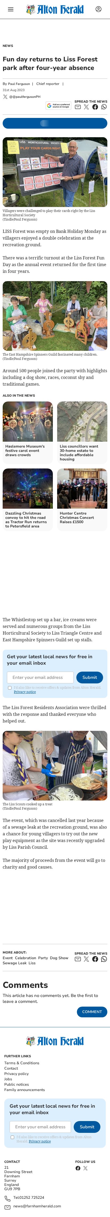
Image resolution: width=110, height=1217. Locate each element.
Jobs (8, 1079)
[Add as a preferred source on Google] (58, 106)
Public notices (16, 1084)
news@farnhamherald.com (37, 1206)
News (8, 46)
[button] (10, 9)
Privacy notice (25, 692)
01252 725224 (31, 1198)
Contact (11, 1068)
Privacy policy (16, 1073)
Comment (92, 1011)
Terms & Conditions (21, 1063)
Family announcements (24, 1089)
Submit (89, 677)
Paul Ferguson (19, 84)
